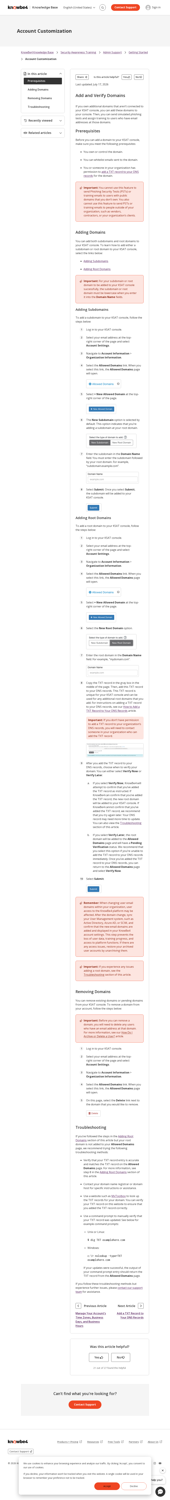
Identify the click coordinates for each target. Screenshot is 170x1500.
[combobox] (103, 7)
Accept (107, 1486)
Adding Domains (38, 89)
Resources (95, 1442)
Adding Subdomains (96, 261)
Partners (135, 1442)
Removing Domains (40, 98)
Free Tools (116, 1442)
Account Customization (40, 59)
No (137, 77)
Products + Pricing (69, 1442)
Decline (134, 1486)
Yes (125, 77)
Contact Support (125, 7)
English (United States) (77, 7)
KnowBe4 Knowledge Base (37, 52)
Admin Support (112, 52)
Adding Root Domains (97, 269)
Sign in (156, 7)
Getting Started (138, 52)
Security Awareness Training (78, 52)
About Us (155, 1442)
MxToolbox (118, 1196)
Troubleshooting (39, 107)
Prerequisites (36, 81)
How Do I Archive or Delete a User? (108, 1034)
